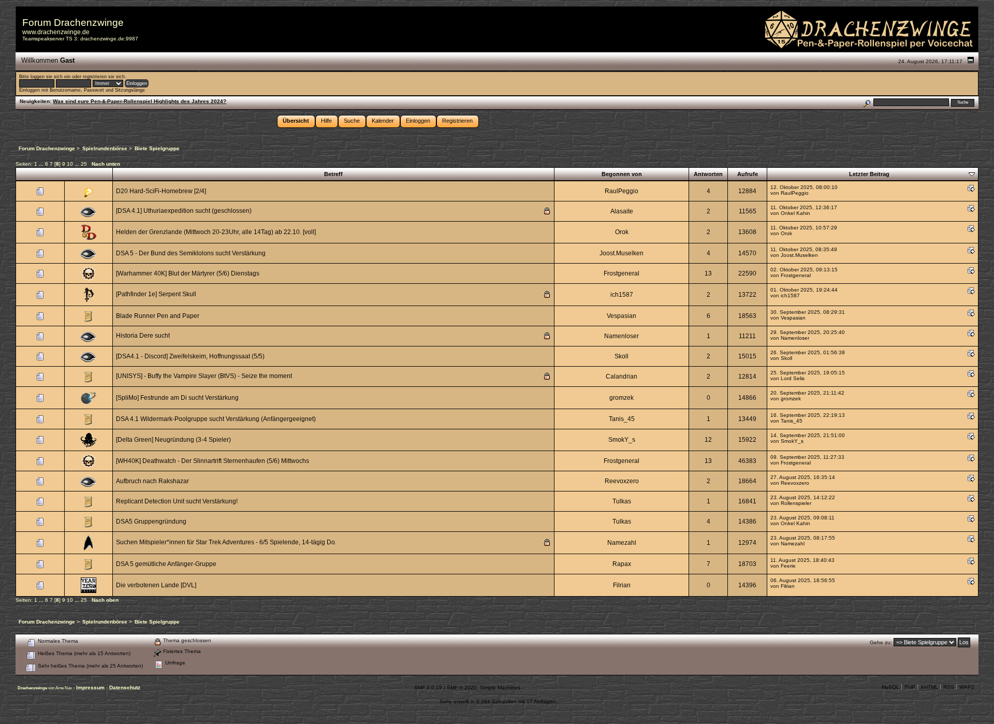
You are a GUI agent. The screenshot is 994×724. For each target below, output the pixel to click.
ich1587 (621, 294)
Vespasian (621, 316)
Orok (621, 232)
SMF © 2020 (462, 687)
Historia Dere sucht (143, 335)
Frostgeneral (621, 273)
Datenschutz (124, 687)
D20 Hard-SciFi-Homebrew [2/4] (161, 191)
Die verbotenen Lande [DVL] (156, 585)
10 (70, 164)
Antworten (708, 174)
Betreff (333, 174)
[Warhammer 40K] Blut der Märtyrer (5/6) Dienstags (187, 273)
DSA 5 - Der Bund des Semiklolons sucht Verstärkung (191, 253)
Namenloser (621, 336)
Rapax (621, 564)
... (42, 164)
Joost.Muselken (622, 253)
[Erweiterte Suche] (866, 102)
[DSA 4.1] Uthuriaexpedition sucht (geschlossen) (184, 210)
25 (84, 164)
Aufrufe (747, 174)
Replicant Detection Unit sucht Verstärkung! (177, 501)
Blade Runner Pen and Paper (157, 316)
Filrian (622, 585)
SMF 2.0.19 (428, 687)
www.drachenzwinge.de (56, 32)
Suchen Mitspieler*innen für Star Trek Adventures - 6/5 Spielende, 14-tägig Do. (226, 542)
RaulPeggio (621, 191)
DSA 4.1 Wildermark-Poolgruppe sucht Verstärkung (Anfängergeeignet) (216, 419)
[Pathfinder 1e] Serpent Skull (156, 294)
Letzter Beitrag (869, 174)
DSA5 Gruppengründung (151, 521)
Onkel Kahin (795, 213)
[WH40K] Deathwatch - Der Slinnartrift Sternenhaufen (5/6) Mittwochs (212, 461)
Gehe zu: (881, 642)
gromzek (621, 397)
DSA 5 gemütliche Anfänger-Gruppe (166, 564)
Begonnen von (622, 174)
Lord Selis (793, 378)
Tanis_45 (622, 419)
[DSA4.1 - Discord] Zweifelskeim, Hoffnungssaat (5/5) (190, 356)
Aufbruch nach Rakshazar (152, 481)
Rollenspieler (796, 503)
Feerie (788, 566)
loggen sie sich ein (50, 76)
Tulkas (621, 501)
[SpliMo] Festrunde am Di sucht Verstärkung (177, 397)
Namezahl (621, 542)
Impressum (91, 687)
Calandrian (621, 376)
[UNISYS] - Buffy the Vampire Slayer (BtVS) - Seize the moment (204, 376)
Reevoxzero (622, 481)
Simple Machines (500, 687)
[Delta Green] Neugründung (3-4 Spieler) (173, 439)
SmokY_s (621, 439)
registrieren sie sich (104, 76)
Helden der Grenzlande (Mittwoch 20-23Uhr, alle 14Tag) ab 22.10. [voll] (216, 232)
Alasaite (621, 211)
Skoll (621, 356)
